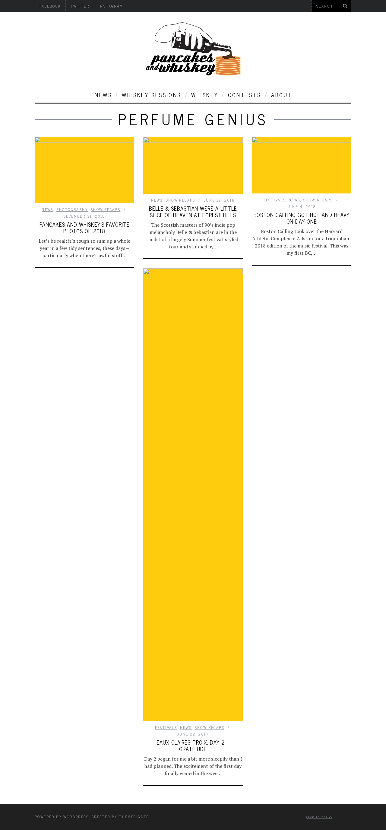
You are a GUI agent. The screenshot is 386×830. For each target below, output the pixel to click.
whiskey (204, 94)
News (103, 94)
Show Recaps (105, 209)
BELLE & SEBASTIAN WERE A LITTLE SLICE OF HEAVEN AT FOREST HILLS (193, 211)
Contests (244, 94)
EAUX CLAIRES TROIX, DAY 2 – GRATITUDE (193, 745)
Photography (72, 209)
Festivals (275, 200)
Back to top (317, 817)
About (281, 94)
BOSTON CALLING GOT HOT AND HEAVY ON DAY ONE (302, 218)
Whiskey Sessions (151, 94)
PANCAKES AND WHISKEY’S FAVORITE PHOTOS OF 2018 (85, 227)
